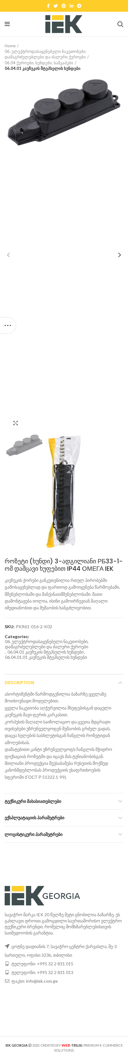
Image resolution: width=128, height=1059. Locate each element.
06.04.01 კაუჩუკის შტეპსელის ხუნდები (42, 68)
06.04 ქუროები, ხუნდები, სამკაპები (39, 62)
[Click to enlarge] (15, 423)
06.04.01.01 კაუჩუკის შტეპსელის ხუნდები (46, 657)
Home (10, 45)
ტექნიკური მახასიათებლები (33, 801)
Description (19, 683)
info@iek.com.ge (42, 981)
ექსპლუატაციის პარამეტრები (34, 818)
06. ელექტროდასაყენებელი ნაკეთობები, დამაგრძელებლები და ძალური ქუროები (45, 54)
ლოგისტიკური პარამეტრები (33, 834)
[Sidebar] (8, 325)
